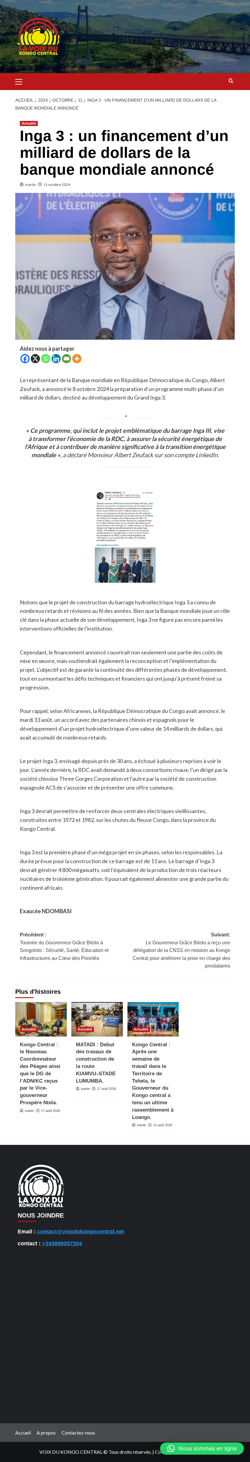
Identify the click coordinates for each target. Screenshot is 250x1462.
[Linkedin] (56, 358)
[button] (21, 81)
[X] (35, 358)
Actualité (29, 123)
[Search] (231, 81)
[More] (76, 358)
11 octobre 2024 (56, 184)
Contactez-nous (78, 1432)
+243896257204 (61, 1243)
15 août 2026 (162, 1125)
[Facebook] (25, 358)
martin (30, 184)
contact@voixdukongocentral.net (80, 1232)
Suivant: (181, 950)
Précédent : (64, 946)
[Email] (66, 358)
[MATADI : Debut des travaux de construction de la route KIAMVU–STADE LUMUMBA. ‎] (97, 1019)
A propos (46, 1432)
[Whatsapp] (45, 358)
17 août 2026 (50, 1111)
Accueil (23, 1432)
